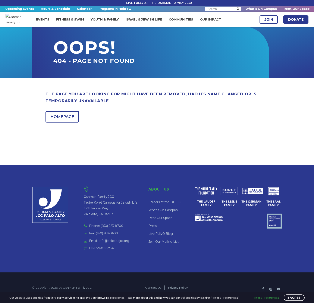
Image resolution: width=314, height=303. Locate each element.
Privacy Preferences (266, 298)
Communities (181, 19)
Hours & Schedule (55, 9)
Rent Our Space (297, 9)
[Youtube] (278, 289)
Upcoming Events (19, 9)
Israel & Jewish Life (144, 19)
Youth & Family (105, 19)
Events (42, 19)
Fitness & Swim (70, 19)
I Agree (294, 298)
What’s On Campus (261, 9)
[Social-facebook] (263, 289)
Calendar (84, 9)
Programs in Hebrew (114, 9)
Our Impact (210, 19)
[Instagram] (271, 289)
